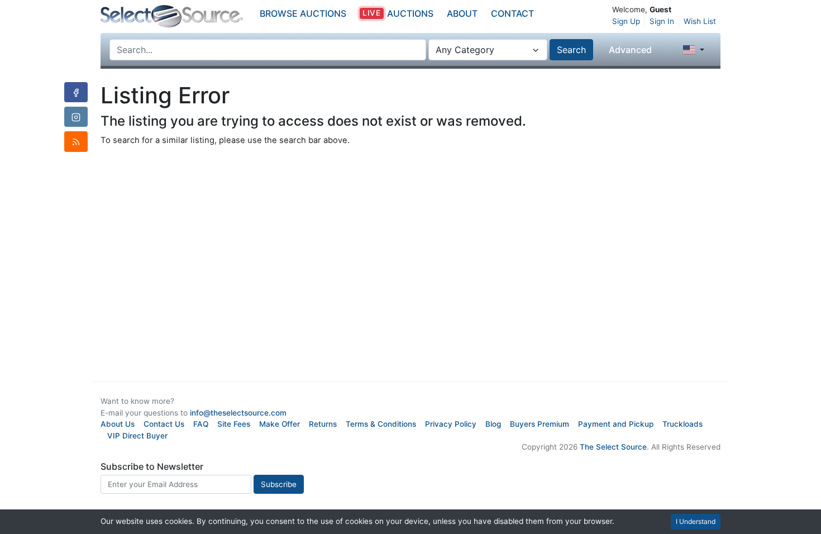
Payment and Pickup (615, 423)
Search (571, 49)
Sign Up (626, 21)
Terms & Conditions (381, 423)
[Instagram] (76, 117)
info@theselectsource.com (238, 412)
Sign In (662, 21)
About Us (118, 423)
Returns (323, 423)
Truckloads (682, 423)
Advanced (630, 49)
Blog (493, 423)
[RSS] (76, 141)
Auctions (397, 13)
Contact (512, 13)
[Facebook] (76, 92)
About (462, 13)
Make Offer (279, 423)
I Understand (695, 521)
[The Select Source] (172, 16)
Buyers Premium (539, 423)
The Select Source (613, 446)
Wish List (700, 21)
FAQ (200, 423)
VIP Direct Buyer (137, 435)
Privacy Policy (450, 423)
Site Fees (233, 423)
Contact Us (164, 423)
